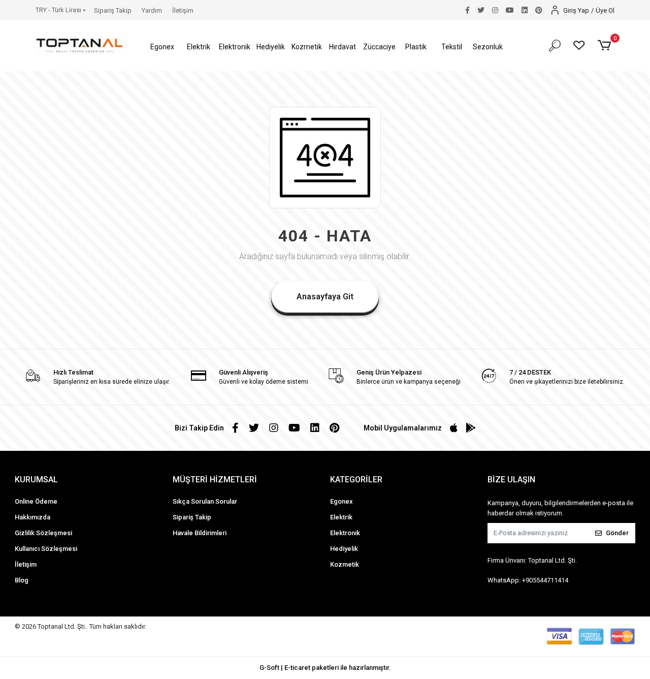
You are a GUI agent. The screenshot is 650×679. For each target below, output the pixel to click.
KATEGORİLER (356, 479)
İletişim (182, 10)
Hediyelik (344, 548)
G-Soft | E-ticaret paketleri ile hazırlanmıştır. (325, 667)
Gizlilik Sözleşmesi (43, 533)
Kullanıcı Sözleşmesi (46, 548)
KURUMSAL (36, 479)
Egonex (341, 501)
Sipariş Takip (113, 10)
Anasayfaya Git (325, 296)
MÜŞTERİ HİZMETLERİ (215, 479)
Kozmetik (344, 564)
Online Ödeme (36, 501)
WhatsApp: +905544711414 (528, 580)
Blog (21, 580)
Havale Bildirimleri (199, 533)
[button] (163, 47)
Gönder (617, 533)
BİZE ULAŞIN (511, 479)
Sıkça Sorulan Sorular (205, 501)
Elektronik (345, 533)
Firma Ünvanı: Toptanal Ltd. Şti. (532, 560)
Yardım (152, 10)
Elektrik (341, 517)
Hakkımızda (32, 517)
